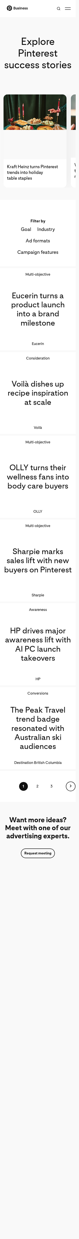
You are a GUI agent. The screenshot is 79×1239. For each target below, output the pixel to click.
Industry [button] (46, 229)
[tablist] (38, 141)
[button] (70, 786)
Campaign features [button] (37, 252)
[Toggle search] (59, 9)
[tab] (37, 141)
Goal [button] (26, 229)
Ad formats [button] (38, 240)
